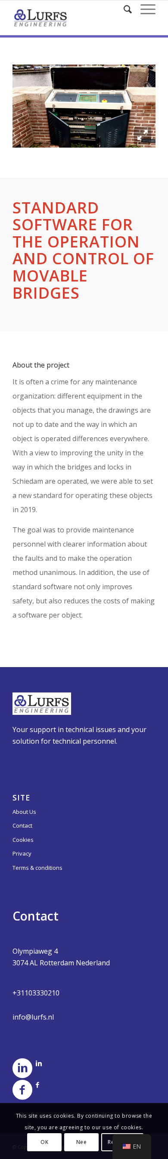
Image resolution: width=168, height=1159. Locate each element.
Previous (32, 103)
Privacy (21, 853)
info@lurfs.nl (33, 1017)
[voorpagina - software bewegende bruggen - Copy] (142, 135)
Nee (81, 1142)
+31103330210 (35, 993)
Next (136, 103)
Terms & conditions (37, 868)
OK (44, 1142)
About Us (24, 812)
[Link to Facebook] (37, 1084)
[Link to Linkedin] (39, 1063)
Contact (22, 825)
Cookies (23, 840)
